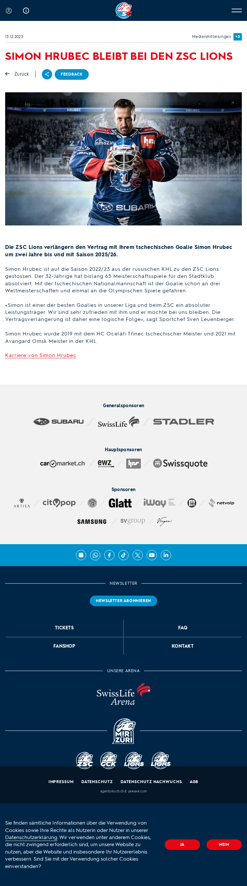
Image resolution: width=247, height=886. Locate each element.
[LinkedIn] (166, 555)
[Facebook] (109, 555)
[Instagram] (81, 555)
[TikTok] (123, 555)
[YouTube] (152, 555)
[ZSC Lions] (123, 10)
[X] (138, 555)
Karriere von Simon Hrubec (41, 355)
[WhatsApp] (95, 555)
